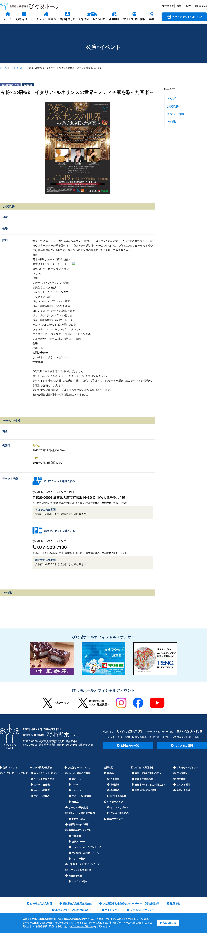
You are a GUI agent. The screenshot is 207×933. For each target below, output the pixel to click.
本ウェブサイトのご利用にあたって (127, 922)
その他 (171, 121)
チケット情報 (175, 114)
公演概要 (173, 106)
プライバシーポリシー (81, 926)
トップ (171, 98)
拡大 (188, 6)
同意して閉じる (168, 922)
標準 (179, 6)
